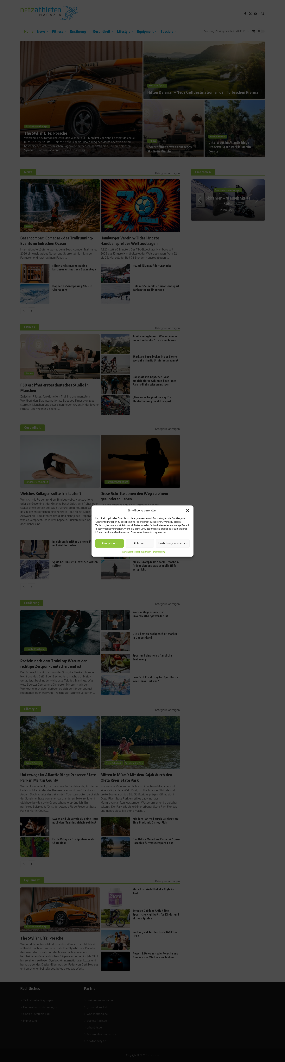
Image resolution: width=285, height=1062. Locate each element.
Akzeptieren (109, 543)
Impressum (159, 551)
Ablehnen (140, 543)
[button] (188, 511)
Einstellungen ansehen (172, 543)
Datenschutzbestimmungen (136, 551)
